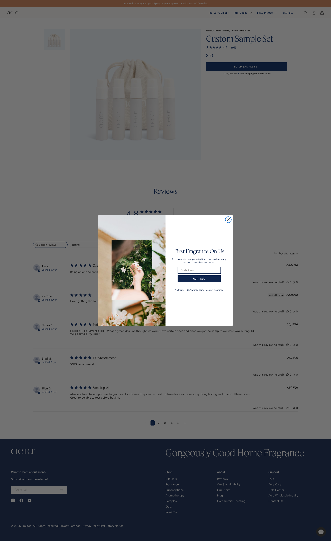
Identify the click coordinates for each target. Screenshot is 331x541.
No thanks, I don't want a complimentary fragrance (199, 290)
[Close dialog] (228, 220)
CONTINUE (199, 278)
